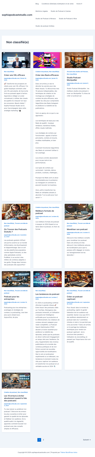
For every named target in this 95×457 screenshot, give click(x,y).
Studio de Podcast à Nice (68, 18)
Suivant (87, 440)
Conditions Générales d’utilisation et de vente (57, 4)
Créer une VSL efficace (14, 75)
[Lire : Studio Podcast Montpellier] (79, 60)
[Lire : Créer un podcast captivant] (79, 279)
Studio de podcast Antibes (45, 26)
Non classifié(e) (9, 71)
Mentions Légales (42, 11)
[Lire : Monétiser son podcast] (79, 212)
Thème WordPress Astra (68, 452)
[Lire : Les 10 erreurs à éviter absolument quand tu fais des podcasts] (16, 381)
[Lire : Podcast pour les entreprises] (16, 279)
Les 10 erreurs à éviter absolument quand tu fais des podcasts (15, 398)
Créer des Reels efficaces (47, 75)
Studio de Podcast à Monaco (46, 18)
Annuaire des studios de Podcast (77, 71)
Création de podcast (42, 71)
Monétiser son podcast (77, 229)
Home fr (79, 4)
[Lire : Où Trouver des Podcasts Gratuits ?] (16, 212)
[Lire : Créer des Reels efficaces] (47, 60)
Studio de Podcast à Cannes (61, 11)
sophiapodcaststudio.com (17, 14)
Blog (37, 4)
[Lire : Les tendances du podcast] (47, 279)
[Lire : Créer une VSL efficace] (16, 60)
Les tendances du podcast (47, 294)
